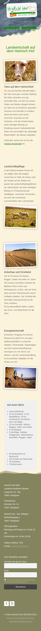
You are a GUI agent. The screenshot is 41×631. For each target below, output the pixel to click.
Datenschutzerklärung (16, 618)
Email (6, 571)
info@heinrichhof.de (19, 546)
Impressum (27, 621)
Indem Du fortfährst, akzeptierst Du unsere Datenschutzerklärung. (19, 581)
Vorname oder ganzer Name (15, 562)
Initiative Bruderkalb (12, 144)
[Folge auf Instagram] (12, 603)
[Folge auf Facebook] (6, 603)
